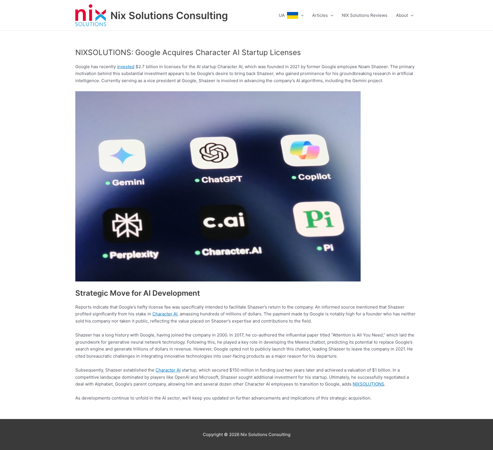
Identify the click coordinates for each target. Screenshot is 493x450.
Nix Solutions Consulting (169, 15)
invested (125, 66)
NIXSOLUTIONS (368, 384)
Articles (320, 15)
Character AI (164, 314)
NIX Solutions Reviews (364, 15)
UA (283, 15)
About (402, 15)
